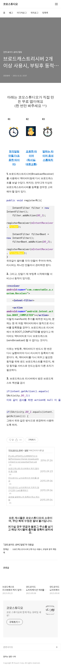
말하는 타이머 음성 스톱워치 (48, 155)
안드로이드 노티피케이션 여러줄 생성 (23, 479)
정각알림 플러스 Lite (12, 663)
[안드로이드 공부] (16, 450)
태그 (11, 12)
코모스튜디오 (10, 4)
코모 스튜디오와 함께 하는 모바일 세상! (24, 614)
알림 (26, 450)
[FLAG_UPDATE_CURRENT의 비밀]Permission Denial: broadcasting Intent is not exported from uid (23, 459)
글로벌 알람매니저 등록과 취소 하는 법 (24, 498)
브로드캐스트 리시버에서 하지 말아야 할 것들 (23, 470)
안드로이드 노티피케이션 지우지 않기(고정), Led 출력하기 (23, 489)
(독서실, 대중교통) (31, 162)
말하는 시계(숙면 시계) (13, 657)
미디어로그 (22, 12)
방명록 (45, 12)
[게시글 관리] (21, 439)
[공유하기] (16, 439)
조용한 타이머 (31, 153)
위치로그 (34, 12)
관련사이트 (8, 647)
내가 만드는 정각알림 (12, 652)
